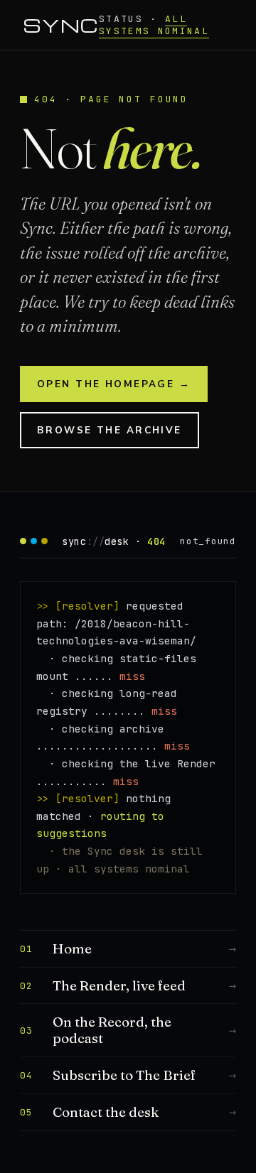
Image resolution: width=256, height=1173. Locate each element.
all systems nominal (154, 25)
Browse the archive (109, 430)
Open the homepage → (114, 384)
